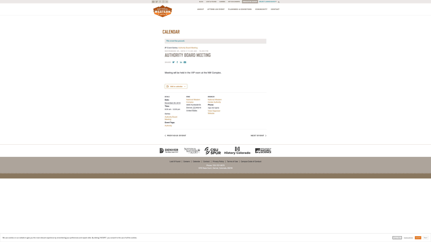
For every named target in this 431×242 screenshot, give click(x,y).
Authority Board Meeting (171, 118)
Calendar (196, 161)
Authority (168, 125)
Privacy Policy (218, 161)
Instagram (163, 1)
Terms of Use (232, 161)
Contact (275, 9)
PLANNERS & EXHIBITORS (240, 9)
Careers (222, 2)
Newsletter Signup (250, 2)
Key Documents (234, 2)
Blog (201, 2)
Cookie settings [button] (408, 238)
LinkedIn (166, 1)
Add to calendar (176, 86)
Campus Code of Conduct (251, 161)
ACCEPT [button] (418, 238)
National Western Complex (193, 100)
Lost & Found (211, 2)
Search (278, 2)
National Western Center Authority (215, 100)
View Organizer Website (214, 112)
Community (261, 9)
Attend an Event (215, 9)
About (200, 9)
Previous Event (176, 135)
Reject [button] (425, 238)
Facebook (160, 1)
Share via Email (185, 62)
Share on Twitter (173, 62)
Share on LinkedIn (181, 62)
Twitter (156, 1)
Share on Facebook (177, 62)
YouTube (153, 1)
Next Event (257, 135)
